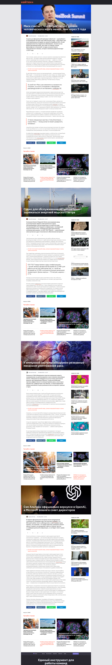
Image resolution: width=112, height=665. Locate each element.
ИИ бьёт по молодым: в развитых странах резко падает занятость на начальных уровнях (80, 179)
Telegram (61, 142)
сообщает (55, 88)
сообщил (55, 521)
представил (37, 133)
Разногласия (59, 561)
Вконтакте (41, 142)
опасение (55, 104)
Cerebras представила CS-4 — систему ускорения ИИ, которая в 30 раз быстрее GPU (47, 179)
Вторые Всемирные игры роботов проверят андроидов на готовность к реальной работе (64, 179)
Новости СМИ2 (26, 148)
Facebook (31, 142)
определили (51, 434)
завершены (38, 283)
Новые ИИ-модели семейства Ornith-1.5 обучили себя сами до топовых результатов (29, 179)
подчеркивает (61, 258)
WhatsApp (51, 142)
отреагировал (40, 138)
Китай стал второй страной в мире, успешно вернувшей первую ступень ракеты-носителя (46, 69)
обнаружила (35, 404)
